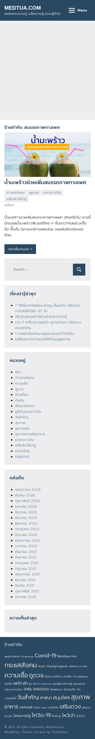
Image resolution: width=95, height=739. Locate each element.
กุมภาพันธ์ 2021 (27, 591)
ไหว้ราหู (56, 716)
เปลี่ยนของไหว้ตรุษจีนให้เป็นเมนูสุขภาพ (42, 339)
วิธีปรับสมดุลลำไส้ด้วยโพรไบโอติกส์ (41, 316)
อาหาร (11, 706)
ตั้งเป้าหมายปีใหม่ (53, 676)
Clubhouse (27, 656)
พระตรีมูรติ (57, 683)
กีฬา (18, 372)
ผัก (25, 683)
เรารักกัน (53, 707)
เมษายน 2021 (25, 580)
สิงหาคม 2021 (25, 557)
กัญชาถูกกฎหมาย (57, 666)
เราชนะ (44, 707)
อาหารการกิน (52, 192)
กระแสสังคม (20, 665)
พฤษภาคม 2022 (28, 540)
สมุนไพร (61, 697)
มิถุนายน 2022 (26, 534)
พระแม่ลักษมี (79, 683)
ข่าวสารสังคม (15, 192)
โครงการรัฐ (21, 716)
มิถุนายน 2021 (25, 568)
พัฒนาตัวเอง (24, 406)
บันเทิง (19, 400)
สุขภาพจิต (22, 428)
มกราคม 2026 (26, 506)
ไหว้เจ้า (68, 715)
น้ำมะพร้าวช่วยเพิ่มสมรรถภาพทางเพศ (45, 182)
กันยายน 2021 (25, 551)
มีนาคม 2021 (24, 585)
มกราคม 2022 (26, 546)
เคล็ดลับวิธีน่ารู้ (16, 198)
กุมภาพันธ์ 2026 (27, 501)
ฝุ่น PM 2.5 (34, 683)
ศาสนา (46, 698)
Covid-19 (45, 655)
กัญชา (42, 666)
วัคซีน (28, 689)
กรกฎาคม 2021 (26, 563)
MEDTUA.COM (22, 8)
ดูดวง (19, 389)
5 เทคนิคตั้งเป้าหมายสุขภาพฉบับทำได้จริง (44, 333)
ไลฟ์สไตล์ (22, 456)
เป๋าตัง (37, 707)
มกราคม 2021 (25, 597)
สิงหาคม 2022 (26, 523)
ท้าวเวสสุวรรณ (81, 676)
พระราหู (67, 684)
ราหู (6, 689)
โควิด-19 (41, 715)
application (12, 656)
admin (9, 205)
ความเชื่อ (21, 383)
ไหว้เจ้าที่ (80, 716)
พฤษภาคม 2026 (28, 489)
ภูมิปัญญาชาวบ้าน (28, 411)
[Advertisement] (47, 70)
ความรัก (83, 666)
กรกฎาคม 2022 (27, 529)
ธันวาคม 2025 (26, 512)
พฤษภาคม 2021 (27, 574)
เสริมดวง (70, 706)
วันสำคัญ (21, 417)
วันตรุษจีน (69, 689)
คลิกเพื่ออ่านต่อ (18, 249)
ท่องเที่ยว (21, 394)
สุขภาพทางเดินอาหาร (30, 434)
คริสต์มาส (73, 666)
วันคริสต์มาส (56, 689)
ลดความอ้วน (16, 689)
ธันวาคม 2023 (26, 517)
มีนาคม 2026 (25, 495)
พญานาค (46, 683)
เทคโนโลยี (22, 451)
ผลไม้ (17, 683)
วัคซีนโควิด (41, 689)
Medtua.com (67, 656)
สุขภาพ (34, 192)
